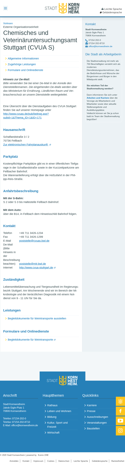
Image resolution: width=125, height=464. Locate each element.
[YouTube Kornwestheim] (120, 420)
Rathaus (52, 405)
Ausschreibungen (97, 416)
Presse (91, 411)
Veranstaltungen (97, 422)
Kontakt (26, 461)
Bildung (51, 416)
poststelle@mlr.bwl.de (32, 263)
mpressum (38, 461)
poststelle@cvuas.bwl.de (34, 240)
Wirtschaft (53, 432)
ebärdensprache (99, 461)
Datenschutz (64, 461)
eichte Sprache (81, 461)
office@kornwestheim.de (100, 46)
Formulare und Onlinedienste (25, 70)
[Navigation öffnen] (5, 8)
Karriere (92, 405)
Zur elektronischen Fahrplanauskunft (25, 144)
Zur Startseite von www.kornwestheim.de (62, 8)
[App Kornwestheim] (120, 401)
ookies (50, 461)
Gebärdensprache (112, 12)
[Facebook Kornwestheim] (120, 411)
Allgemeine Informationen (23, 58)
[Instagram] (120, 431)
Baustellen (93, 428)
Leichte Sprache (113, 9)
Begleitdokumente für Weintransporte (30, 339)
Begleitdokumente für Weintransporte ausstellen (37, 318)
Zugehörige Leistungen (22, 64)
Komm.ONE (43, 455)
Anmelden (14, 461)
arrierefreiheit (117, 461)
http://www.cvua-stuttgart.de (36, 267)
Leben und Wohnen (59, 411)
